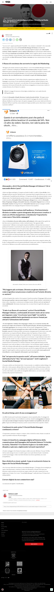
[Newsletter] (51, 2)
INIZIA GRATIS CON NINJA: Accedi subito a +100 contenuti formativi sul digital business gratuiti (26, 28)
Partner (2, 534)
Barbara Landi (13, 494)
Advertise (3, 532)
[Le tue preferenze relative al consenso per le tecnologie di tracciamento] (51, 589)
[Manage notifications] (2, 589)
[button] (52, 33)
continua (38, 500)
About (2, 524)
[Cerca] (47, 2)
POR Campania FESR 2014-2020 (27, 589)
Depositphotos (27, 590)
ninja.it (25, 522)
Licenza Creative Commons (40, 586)
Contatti (3, 535)
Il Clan (2, 528)
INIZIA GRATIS (34, 544)
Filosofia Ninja (4, 526)
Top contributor (4, 530)
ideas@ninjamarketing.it (22, 510)
